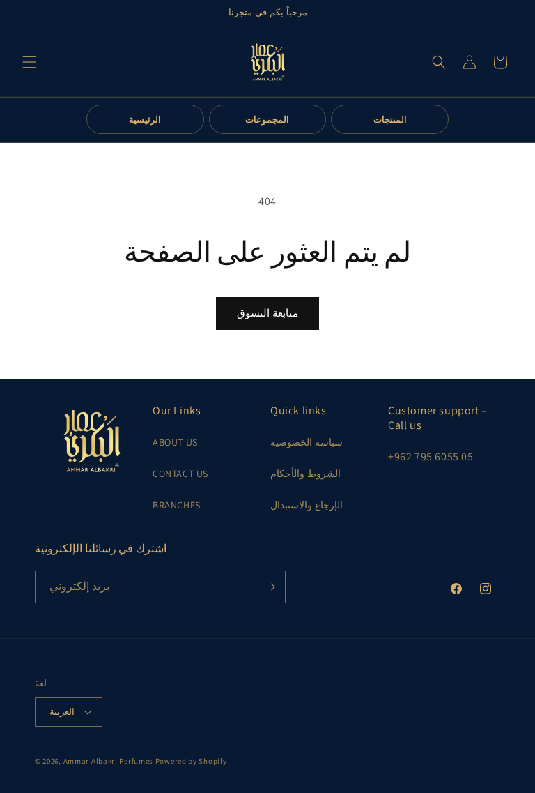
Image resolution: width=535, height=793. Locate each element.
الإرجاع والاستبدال (306, 505)
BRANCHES (177, 505)
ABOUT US (175, 442)
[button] (29, 62)
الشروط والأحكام (305, 473)
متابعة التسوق (267, 312)
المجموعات (267, 120)
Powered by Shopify (191, 761)
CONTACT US (180, 473)
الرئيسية (145, 120)
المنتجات (390, 120)
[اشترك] (269, 587)
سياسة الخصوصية (306, 442)
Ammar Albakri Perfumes (108, 761)
